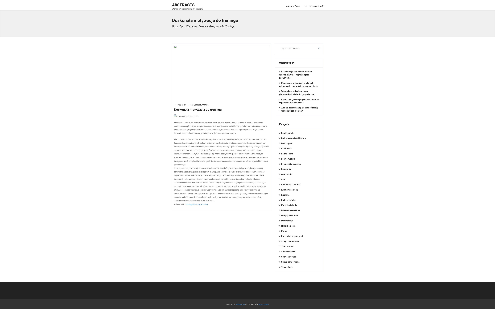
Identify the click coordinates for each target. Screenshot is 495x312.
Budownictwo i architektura (293, 138)
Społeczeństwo (288, 251)
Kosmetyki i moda (289, 190)
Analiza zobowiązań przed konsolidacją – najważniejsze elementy (298, 109)
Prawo (284, 231)
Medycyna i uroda (289, 215)
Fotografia (286, 169)
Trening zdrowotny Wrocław (197, 204)
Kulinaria (285, 195)
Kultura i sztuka (288, 200)
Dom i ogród (286, 143)
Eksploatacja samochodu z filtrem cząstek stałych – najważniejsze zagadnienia (295, 74)
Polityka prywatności (314, 6)
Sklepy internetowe (290, 241)
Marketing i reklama (290, 210)
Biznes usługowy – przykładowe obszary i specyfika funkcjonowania (299, 101)
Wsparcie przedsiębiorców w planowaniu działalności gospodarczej (297, 93)
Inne (283, 179)
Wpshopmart (263, 304)
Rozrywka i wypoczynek (292, 236)
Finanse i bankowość (291, 164)
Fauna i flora (287, 154)
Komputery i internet (290, 184)
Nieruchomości (288, 226)
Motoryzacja (287, 221)
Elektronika (286, 148)
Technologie (287, 267)
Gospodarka (286, 174)
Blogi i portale (287, 133)
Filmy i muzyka (288, 159)
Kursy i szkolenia (289, 205)
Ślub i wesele (287, 246)
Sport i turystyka (201, 105)
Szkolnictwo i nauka (290, 262)
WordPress (240, 304)
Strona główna (293, 6)
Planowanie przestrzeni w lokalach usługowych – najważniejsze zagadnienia (298, 84)
